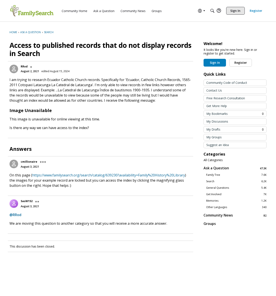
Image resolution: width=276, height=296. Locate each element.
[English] (31, 10)
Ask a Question (235, 168)
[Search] (212, 11)
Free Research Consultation (225, 98)
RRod (24, 66)
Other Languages (236, 207)
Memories (236, 201)
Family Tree (236, 175)
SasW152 (27, 201)
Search (236, 181)
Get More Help (216, 106)
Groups (210, 223)
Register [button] (240, 63)
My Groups (214, 137)
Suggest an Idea (217, 145)
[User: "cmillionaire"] (13, 164)
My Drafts (235, 129)
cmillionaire (29, 162)
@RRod (15, 214)
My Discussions (217, 121)
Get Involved (236, 194)
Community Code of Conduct (226, 83)
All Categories (213, 160)
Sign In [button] (215, 63)
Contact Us (214, 90)
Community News (235, 215)
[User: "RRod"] (13, 69)
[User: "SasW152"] (13, 203)
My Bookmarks (235, 114)
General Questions (236, 188)
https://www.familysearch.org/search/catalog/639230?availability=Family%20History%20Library (108, 175)
